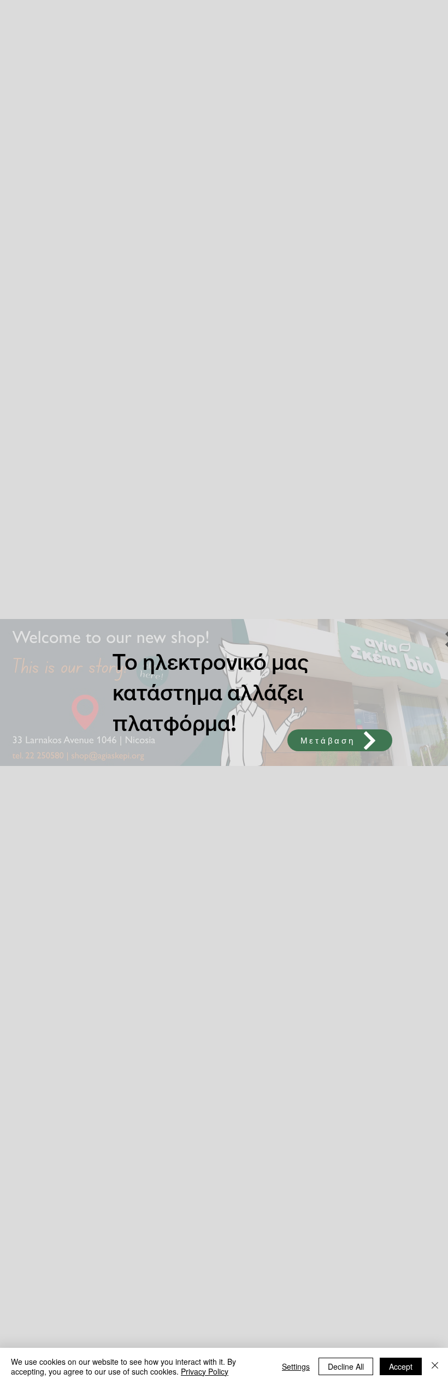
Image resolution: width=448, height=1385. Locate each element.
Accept (400, 1366)
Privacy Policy (204, 1371)
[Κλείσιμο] (434, 1366)
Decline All (346, 1366)
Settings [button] (296, 1366)
